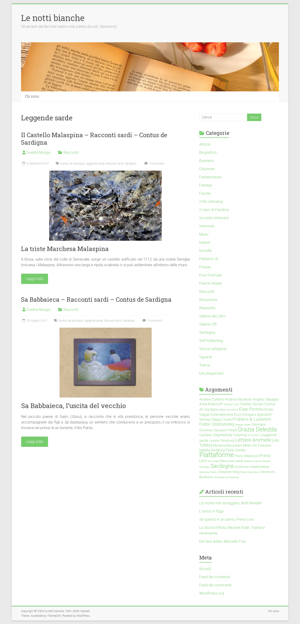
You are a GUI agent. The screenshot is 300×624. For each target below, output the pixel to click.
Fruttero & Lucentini (251, 419)
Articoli (204, 144)
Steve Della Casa (249, 472)
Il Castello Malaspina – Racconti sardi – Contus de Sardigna (94, 138)
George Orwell (243, 424)
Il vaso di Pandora (214, 210)
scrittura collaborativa (252, 467)
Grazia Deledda (257, 429)
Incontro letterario (214, 218)
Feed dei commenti (215, 585)
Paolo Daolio (236, 450)
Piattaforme (216, 455)
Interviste (206, 226)
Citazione (206, 169)
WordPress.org (211, 593)
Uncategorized (211, 373)
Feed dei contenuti (214, 577)
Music (204, 234)
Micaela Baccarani (227, 445)
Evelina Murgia (38, 152)
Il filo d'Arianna (211, 201)
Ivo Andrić (253, 435)
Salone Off (208, 324)
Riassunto (207, 308)
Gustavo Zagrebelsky (215, 435)
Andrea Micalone (238, 399)
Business (206, 160)
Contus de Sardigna (72, 163)
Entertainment (222, 414)
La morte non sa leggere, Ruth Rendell (230, 503)
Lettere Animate (253, 440)
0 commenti (156, 163)
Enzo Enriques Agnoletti (252, 414)
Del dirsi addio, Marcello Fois (222, 541)
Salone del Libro (212, 316)
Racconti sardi (115, 163)
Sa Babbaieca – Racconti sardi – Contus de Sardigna (96, 299)
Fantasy (205, 185)
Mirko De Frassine (257, 445)
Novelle (205, 250)
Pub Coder (213, 461)
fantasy (205, 419)
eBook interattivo (228, 409)
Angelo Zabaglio (266, 399)
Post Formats (210, 275)
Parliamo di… (209, 259)
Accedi (205, 569)
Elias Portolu (251, 409)
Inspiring (240, 435)
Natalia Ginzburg (212, 450)
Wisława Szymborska (226, 477)
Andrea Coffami (211, 399)
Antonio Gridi (231, 404)
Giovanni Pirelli (225, 430)
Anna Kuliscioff (211, 404)
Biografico (208, 152)
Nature (204, 242)
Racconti (71, 152)
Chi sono (32, 96)
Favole (204, 193)
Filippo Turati (222, 419)
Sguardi (205, 357)
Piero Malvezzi (246, 456)
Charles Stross (251, 404)
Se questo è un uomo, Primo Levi (226, 519)
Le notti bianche (52, 17)
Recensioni (208, 300)
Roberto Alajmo (252, 461)
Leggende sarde (95, 163)
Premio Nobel (210, 283)
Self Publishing (211, 340)
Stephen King (229, 472)
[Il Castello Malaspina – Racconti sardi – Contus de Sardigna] (105, 173)
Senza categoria (212, 349)
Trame (204, 365)
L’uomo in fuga (211, 511)
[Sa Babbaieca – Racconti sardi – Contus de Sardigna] (106, 330)
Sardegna (130, 163)
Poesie (205, 267)
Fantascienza (210, 177)
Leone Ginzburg (221, 440)
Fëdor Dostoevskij (216, 424)
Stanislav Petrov (208, 472)
